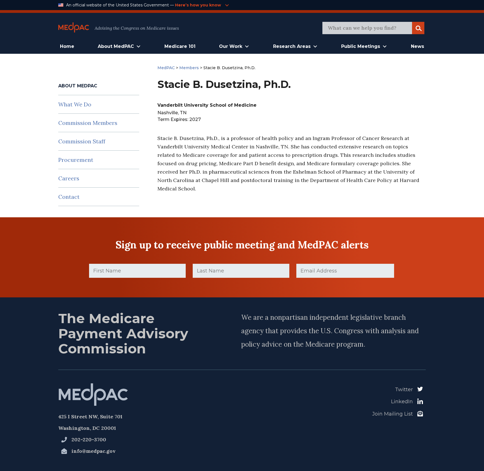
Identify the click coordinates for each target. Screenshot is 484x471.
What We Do (74, 104)
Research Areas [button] (292, 46)
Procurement (75, 159)
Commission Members (87, 122)
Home (67, 46)
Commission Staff (81, 141)
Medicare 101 (180, 46)
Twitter (404, 389)
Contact (69, 196)
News (417, 46)
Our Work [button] (230, 46)
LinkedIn (402, 401)
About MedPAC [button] (116, 46)
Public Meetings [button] (360, 46)
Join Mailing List (392, 414)
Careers (68, 178)
